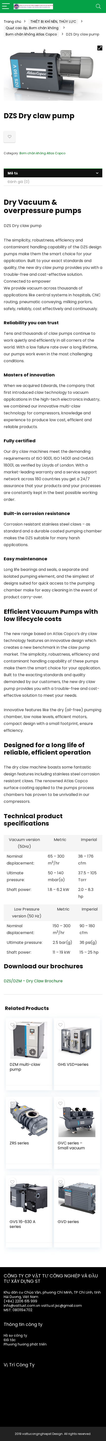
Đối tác (10, 1339)
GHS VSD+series (73, 1064)
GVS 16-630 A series (22, 1224)
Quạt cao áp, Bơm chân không (32, 27)
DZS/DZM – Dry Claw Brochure (33, 981)
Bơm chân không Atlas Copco (31, 34)
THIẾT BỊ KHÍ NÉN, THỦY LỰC (53, 21)
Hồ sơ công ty (15, 1335)
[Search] (98, 6)
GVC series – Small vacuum (71, 1145)
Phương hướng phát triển (25, 1344)
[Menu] (6, 6)
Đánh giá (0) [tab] (19, 181)
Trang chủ (12, 21)
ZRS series (19, 1143)
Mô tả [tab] (13, 173)
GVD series (68, 1222)
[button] (99, 48)
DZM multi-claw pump (25, 1067)
